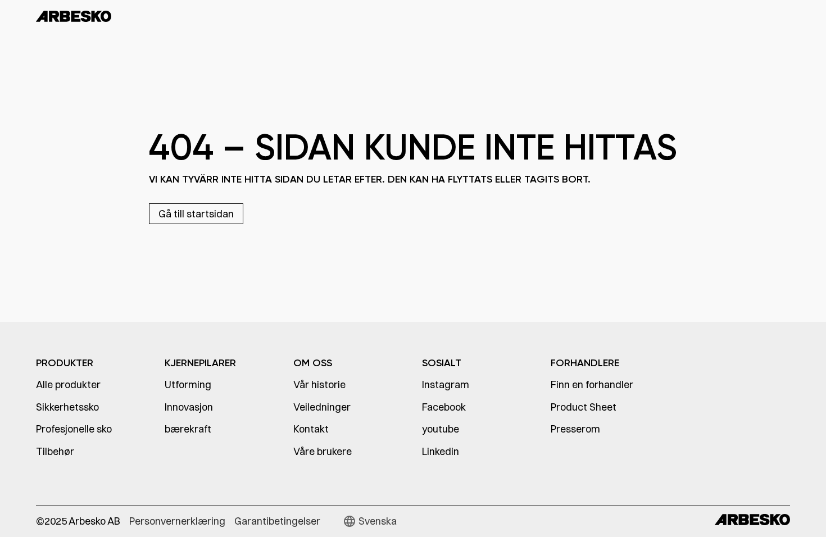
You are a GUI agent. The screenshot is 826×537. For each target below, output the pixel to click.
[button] (370, 521)
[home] (99, 16)
